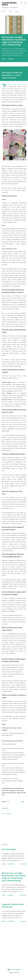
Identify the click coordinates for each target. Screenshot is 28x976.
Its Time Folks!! (9, 849)
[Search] (21, 3)
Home (3, 11)
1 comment (10, 59)
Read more (23, 864)
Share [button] (3, 59)
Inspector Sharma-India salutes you (13, 905)
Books (8, 801)
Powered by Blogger (14, 969)
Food (10, 11)
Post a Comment (7, 813)
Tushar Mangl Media (9, 3)
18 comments (11, 864)
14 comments (11, 921)
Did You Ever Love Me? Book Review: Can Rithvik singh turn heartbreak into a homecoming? (14, 41)
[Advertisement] (14, 829)
